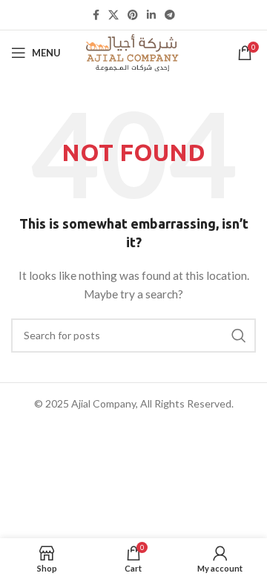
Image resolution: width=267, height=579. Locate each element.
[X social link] (113, 14)
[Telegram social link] (169, 14)
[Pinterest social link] (132, 14)
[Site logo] (133, 51)
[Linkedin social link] (151, 14)
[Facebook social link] (96, 14)
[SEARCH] (239, 335)
